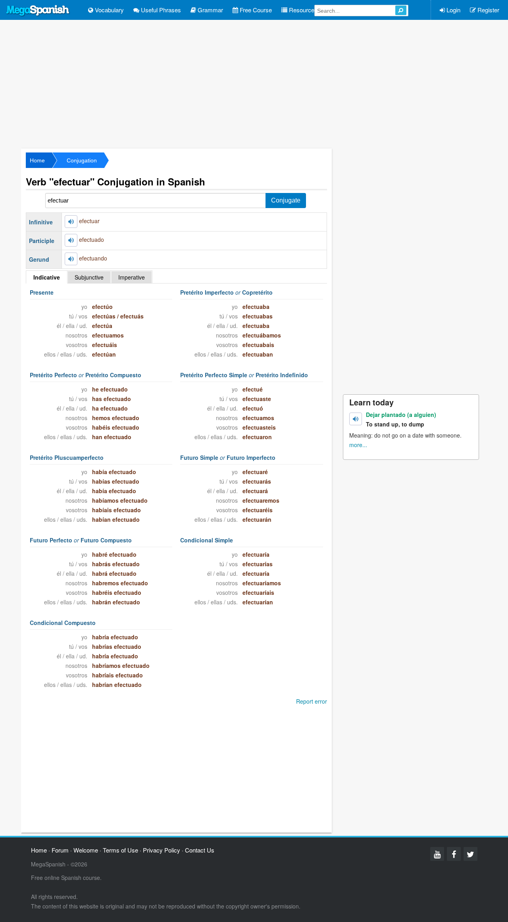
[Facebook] (454, 854)
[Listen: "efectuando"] (71, 259)
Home (37, 160)
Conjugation (82, 160)
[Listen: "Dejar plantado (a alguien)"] (355, 419)
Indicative (46, 277)
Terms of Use (120, 850)
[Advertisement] (254, 83)
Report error (311, 701)
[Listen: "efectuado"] (71, 240)
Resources (302, 10)
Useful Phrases (160, 10)
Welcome (85, 850)
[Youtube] (437, 854)
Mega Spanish (38, 11)
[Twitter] (470, 854)
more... (358, 445)
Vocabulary (108, 10)
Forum (60, 850)
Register (487, 10)
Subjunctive (89, 277)
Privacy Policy (161, 850)
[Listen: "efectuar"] (71, 221)
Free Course (255, 10)
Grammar (209, 10)
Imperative (131, 277)
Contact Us (199, 850)
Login (452, 10)
